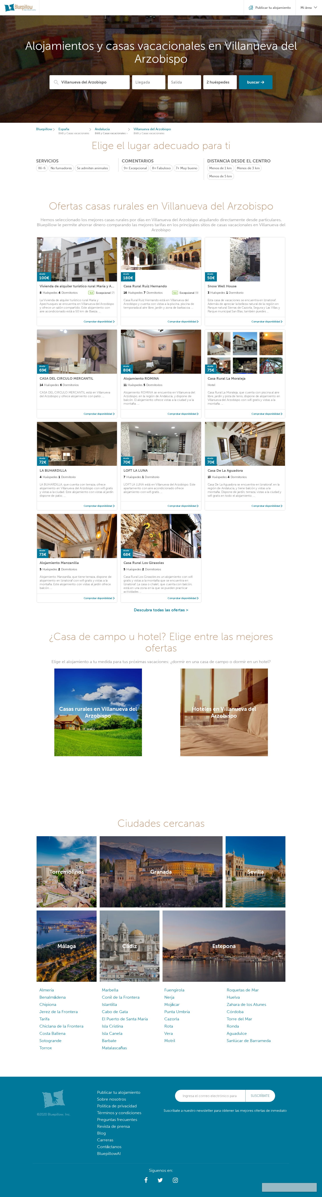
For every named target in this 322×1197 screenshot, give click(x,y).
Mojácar (172, 1004)
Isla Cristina (112, 1026)
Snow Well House (222, 286)
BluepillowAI (109, 1153)
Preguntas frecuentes (117, 1119)
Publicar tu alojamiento (118, 1092)
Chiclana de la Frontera (61, 1026)
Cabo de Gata (115, 1011)
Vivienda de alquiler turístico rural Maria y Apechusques (85, 286)
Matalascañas (114, 1047)
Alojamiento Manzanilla (59, 563)
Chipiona (47, 1004)
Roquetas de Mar (243, 989)
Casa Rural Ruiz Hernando (145, 286)
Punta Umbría (177, 1011)
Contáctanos (109, 1146)
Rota (168, 1026)
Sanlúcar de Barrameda (249, 1040)
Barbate (109, 1040)
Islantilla (109, 1004)
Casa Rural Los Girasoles (144, 563)
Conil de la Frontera (121, 997)
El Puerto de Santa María (125, 1018)
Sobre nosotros (111, 1099)
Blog (101, 1133)
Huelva (233, 997)
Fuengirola (174, 989)
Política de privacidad (117, 1105)
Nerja (169, 997)
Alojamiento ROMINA (141, 378)
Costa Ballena (52, 1033)
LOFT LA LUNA (136, 470)
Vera (168, 1033)
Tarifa (44, 1018)
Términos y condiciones (119, 1112)
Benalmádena (52, 997)
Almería (46, 989)
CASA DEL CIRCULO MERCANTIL (66, 378)
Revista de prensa (113, 1126)
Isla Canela (112, 1033)
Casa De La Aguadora (225, 470)
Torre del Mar (239, 1018)
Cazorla (171, 1018)
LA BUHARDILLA (53, 470)
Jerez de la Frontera (58, 1011)
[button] (146, 1180)
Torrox (45, 1047)
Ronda (233, 1026)
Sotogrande (50, 1040)
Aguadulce (237, 1033)
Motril (169, 1040)
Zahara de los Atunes (246, 1004)
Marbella (110, 989)
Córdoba (235, 1011)
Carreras (105, 1139)
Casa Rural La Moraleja (227, 378)
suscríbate (260, 1096)
